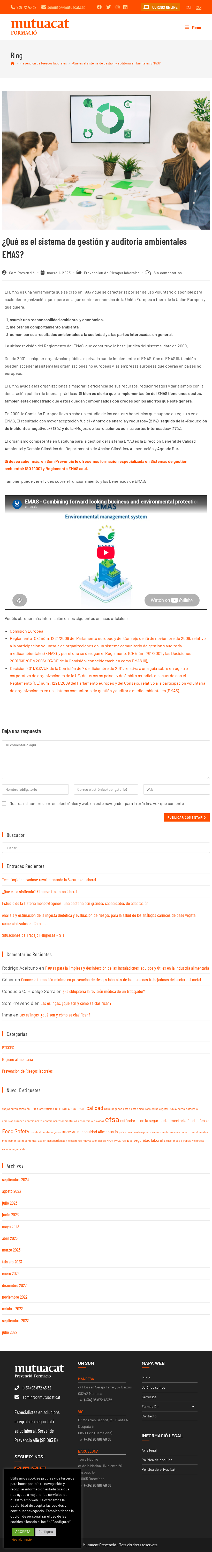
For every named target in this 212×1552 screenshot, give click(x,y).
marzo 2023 (11, 1250)
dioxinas (99, 1121)
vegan (15, 1149)
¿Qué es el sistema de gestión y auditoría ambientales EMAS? (116, 63)
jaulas (122, 1132)
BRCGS (81, 1108)
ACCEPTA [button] (23, 1531)
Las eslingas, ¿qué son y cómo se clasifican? (76, 1003)
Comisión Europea (26, 630)
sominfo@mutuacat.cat (66, 7)
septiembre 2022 (15, 1320)
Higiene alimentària (17, 1059)
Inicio (146, 1378)
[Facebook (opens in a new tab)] (99, 7)
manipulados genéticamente (144, 1132)
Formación (150, 1406)
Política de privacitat (159, 1469)
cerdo (181, 1108)
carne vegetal (160, 1108)
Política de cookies (157, 1460)
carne (126, 1108)
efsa (112, 1119)
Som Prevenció (22, 272)
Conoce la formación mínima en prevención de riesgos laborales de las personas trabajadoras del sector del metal (111, 979)
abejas (6, 1108)
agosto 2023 (11, 1191)
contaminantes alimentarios (60, 1121)
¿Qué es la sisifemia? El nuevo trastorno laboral (39, 891)
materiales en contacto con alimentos (185, 1132)
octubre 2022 (12, 1308)
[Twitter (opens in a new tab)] (108, 7)
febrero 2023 (12, 1261)
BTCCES (8, 1047)
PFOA (110, 1140)
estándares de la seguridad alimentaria (153, 1120)
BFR (33, 1108)
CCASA (173, 1108)
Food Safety (15, 1131)
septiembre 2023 (15, 1179)
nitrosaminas (74, 1140)
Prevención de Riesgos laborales (112, 272)
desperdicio (85, 1121)
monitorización (37, 1140)
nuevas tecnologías (94, 1140)
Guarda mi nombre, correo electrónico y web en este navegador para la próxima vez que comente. (97, 803)
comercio (192, 1108)
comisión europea (13, 1121)
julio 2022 (9, 1332)
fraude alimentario (42, 1132)
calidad (94, 1107)
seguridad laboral (148, 1140)
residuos (127, 1140)
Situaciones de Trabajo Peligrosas (184, 1140)
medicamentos (11, 1140)
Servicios (149, 1397)
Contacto (149, 1416)
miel (24, 1140)
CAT (188, 7)
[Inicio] (12, 63)
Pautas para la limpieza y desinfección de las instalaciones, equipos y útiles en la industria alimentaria (127, 968)
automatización (20, 1108)
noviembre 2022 (14, 1297)
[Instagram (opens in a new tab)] (118, 7)
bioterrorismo (45, 1108)
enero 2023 (10, 1273)
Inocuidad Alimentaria (99, 1131)
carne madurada (140, 1108)
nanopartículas (56, 1140)
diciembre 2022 (14, 1285)
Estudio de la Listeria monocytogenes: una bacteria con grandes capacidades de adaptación (75, 903)
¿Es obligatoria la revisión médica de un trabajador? (104, 991)
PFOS (117, 1140)
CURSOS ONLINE (164, 7)
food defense (198, 1120)
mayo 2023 (10, 1226)
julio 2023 (9, 1203)
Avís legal (149, 1450)
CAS (198, 7)
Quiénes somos (153, 1387)
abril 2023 (10, 1238)
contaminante (33, 1121)
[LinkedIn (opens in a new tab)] (125, 7)
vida (22, 1149)
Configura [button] (46, 1531)
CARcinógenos (113, 1108)
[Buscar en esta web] (106, 847)
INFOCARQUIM (70, 1132)
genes (57, 1132)
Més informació (22, 1539)
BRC (73, 1108)
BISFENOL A (62, 1108)
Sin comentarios (168, 272)
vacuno (6, 1149)
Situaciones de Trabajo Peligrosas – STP (33, 935)
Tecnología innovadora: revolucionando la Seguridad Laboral (49, 879)
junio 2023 (10, 1214)
